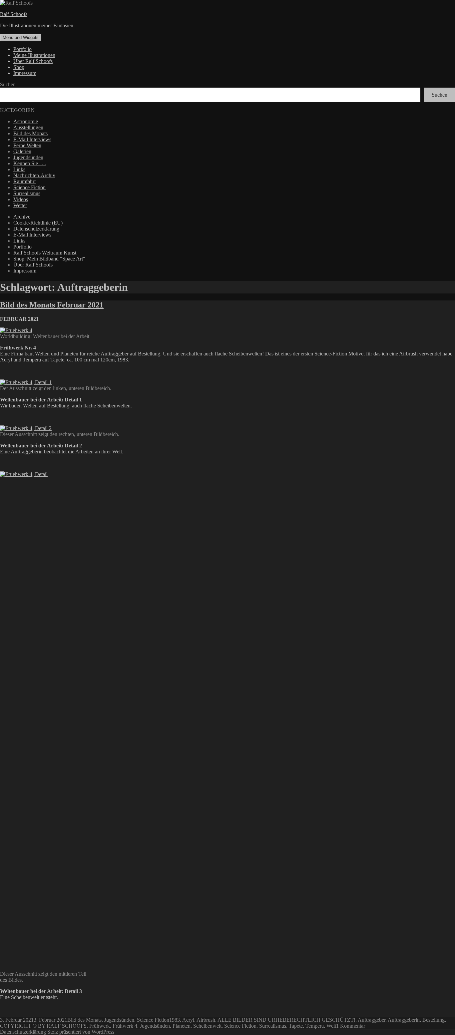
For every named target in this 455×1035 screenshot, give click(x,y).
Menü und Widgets (21, 37)
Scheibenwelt (207, 1026)
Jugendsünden (28, 157)
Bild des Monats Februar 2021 (52, 304)
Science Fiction (29, 187)
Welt (331, 1026)
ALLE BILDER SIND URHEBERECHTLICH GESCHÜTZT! (286, 1020)
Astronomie (25, 121)
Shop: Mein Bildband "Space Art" (49, 258)
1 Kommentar (350, 1026)
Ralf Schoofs (13, 14)
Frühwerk (99, 1026)
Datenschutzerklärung (36, 229)
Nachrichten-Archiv (34, 175)
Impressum (24, 73)
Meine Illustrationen (34, 55)
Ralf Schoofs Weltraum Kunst (44, 253)
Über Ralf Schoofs (33, 61)
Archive (21, 217)
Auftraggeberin (404, 1020)
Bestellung (433, 1020)
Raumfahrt (24, 181)
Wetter (20, 205)
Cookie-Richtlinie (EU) (38, 223)
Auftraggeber (371, 1020)
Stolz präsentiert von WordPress (80, 1032)
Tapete (296, 1026)
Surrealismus (26, 193)
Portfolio (22, 49)
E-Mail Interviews (32, 139)
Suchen (8, 84)
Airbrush (206, 1020)
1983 (174, 1020)
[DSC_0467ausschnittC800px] (44, 474)
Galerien (22, 151)
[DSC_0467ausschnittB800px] (26, 382)
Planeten (182, 1026)
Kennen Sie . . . (29, 163)
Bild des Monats (30, 133)
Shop (18, 67)
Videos (20, 199)
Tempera (314, 1026)
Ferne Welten (27, 145)
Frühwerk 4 (125, 1026)
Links (19, 169)
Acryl (188, 1020)
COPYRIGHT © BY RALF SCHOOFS (43, 1026)
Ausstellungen (28, 127)
